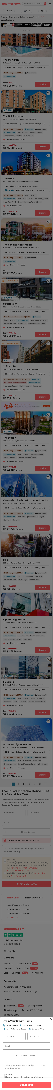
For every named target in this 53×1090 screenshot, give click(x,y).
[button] (16, 1055)
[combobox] (11, 1055)
